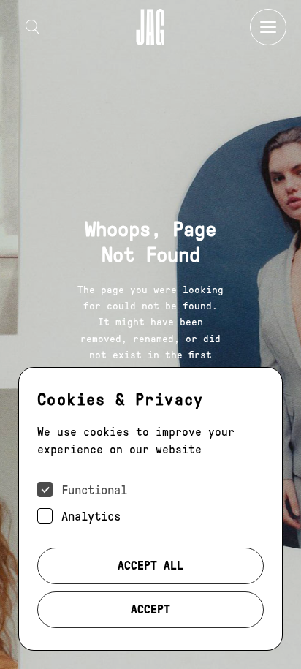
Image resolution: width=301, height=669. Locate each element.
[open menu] (268, 27)
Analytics (91, 517)
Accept (150, 609)
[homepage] (150, 27)
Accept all (150, 565)
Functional (94, 490)
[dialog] (150, 509)
